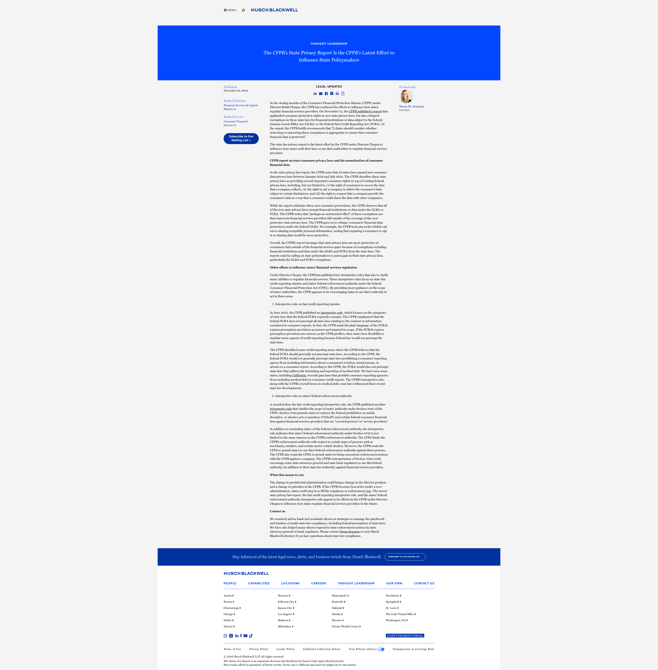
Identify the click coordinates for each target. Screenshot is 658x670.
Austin (228, 595)
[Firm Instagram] (226, 636)
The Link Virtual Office (400, 614)
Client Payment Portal (405, 635)
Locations (290, 583)
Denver (228, 626)
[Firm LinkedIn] (237, 636)
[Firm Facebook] (241, 636)
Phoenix (337, 620)
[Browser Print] (337, 94)
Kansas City (285, 608)
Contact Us (424, 583)
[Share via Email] (320, 94)
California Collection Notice (322, 649)
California (299, 375)
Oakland (337, 608)
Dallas (228, 620)
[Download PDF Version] (342, 94)
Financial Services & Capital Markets (241, 107)
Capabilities (259, 583)
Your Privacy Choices (363, 649)
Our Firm (394, 583)
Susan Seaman (350, 531)
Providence (393, 595)
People (230, 583)
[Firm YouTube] (246, 636)
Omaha (336, 614)
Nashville (338, 602)
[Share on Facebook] (326, 94)
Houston (283, 595)
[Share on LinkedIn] (315, 94)
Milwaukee (285, 626)
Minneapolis (340, 595)
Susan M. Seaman (411, 106)
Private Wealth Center (345, 626)
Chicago (229, 614)
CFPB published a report (365, 111)
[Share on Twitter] (331, 94)
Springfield (393, 602)
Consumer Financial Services (236, 123)
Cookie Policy (286, 649)
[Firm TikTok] (251, 636)
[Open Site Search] (243, 9)
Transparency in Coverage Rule (413, 649)
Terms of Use (232, 649)
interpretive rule (332, 312)
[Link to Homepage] (274, 11)
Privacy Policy (258, 649)
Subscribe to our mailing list (404, 557)
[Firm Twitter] (231, 636)
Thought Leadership (328, 44)
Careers (318, 583)
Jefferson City (286, 602)
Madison (283, 620)
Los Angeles (285, 614)
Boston (228, 602)
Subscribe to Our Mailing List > (241, 138)
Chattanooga (231, 608)
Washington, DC (396, 620)
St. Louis (391, 608)
